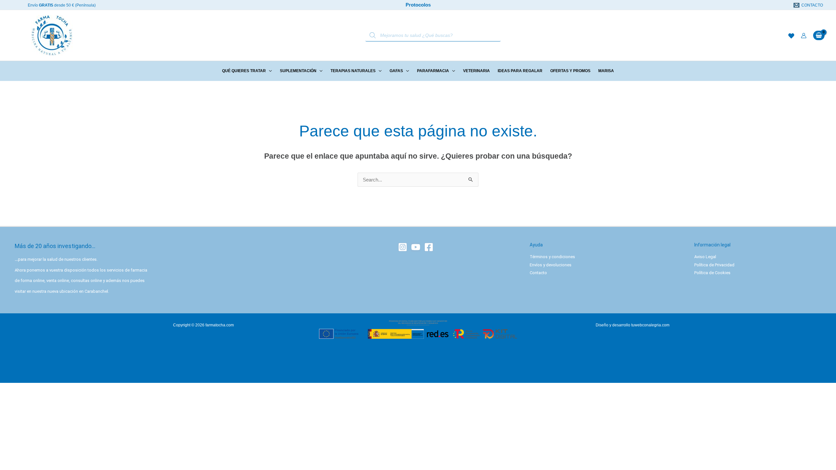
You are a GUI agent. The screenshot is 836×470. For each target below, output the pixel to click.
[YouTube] (415, 247)
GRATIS (46, 5)
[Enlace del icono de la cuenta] (804, 36)
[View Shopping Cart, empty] (819, 35)
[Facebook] (428, 247)
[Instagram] (402, 247)
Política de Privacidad (714, 264)
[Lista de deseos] (791, 36)
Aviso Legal (705, 256)
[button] (269, 71)
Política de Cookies (712, 272)
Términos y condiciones (552, 256)
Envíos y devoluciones (550, 264)
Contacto (538, 272)
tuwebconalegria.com (650, 325)
